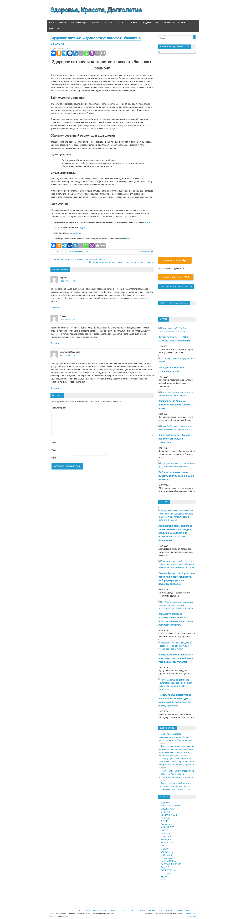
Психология (166, 858)
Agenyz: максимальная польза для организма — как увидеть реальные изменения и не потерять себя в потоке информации (175, 533)
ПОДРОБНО (167, 855)
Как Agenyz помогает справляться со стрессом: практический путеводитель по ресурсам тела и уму (176, 774)
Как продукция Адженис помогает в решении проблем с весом (175, 405)
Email (54, 450)
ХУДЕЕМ (147, 22)
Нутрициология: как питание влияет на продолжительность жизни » (121, 262)
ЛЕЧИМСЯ (169, 22)
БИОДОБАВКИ (168, 809)
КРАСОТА (108, 22)
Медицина (166, 839)
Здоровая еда (167, 824)
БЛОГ (51, 22)
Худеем (164, 876)
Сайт (54, 458)
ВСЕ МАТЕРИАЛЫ (72, 252)
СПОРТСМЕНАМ (168, 870)
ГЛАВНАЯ (85, 252)
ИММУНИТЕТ (167, 827)
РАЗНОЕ (165, 867)
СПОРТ (120, 22)
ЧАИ (157, 22)
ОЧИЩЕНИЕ (167, 852)
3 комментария (146, 252)
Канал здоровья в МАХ (176, 277)
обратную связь (190, 913)
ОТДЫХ (164, 849)
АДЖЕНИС (133, 22)
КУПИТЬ (62, 22)
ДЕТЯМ (95, 22)
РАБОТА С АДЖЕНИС (171, 864)
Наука (164, 846)
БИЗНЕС (182, 22)
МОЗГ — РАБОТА (169, 842)
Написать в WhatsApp (175, 260)
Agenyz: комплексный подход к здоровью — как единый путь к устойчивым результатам (175, 658)
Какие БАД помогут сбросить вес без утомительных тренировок (174, 439)
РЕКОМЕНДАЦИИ (79, 22)
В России (165, 812)
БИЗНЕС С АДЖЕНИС (171, 806)
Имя (54, 442)
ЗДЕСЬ (147, 222)
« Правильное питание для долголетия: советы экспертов (78, 259)
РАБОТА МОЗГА (168, 861)
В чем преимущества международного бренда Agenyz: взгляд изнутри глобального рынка (175, 737)
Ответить (54, 307)
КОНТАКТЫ (54, 28)
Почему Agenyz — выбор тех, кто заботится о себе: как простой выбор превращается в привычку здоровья (176, 761)
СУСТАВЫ (165, 873)
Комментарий (59, 408)
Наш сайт (193, 916)
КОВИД (164, 830)
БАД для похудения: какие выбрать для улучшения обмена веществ (176, 476)
